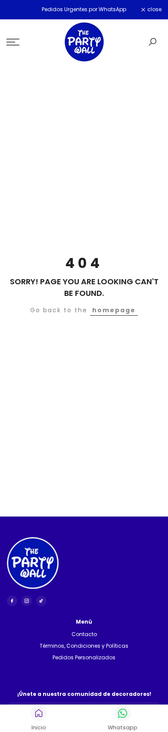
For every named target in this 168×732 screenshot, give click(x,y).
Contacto (84, 634)
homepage (114, 310)
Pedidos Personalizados (84, 657)
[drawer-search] (152, 42)
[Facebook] (12, 601)
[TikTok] (41, 601)
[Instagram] (27, 601)
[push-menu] (12, 42)
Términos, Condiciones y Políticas (84, 645)
